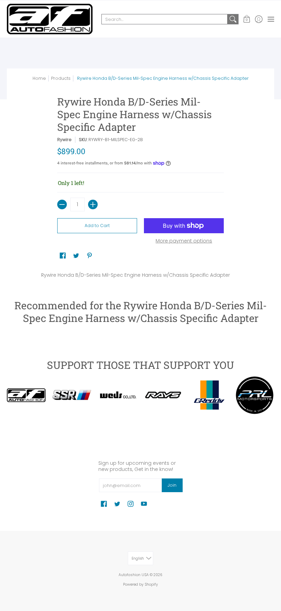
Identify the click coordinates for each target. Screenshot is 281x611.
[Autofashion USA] (50, 19)
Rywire (64, 139)
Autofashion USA (134, 574)
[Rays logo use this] (163, 395)
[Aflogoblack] (26, 395)
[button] (247, 19)
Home (39, 78)
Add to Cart (97, 225)
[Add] (93, 204)
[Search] (233, 19)
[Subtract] (62, 204)
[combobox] (164, 19)
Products (61, 78)
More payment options (184, 241)
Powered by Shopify (140, 584)
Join (172, 485)
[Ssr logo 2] (71, 395)
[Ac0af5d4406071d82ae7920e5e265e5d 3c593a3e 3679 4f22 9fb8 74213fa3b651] (117, 395)
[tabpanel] (140, 273)
